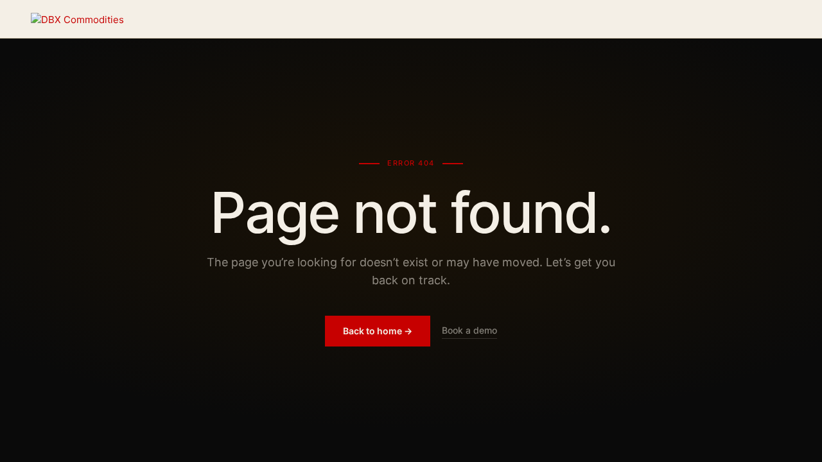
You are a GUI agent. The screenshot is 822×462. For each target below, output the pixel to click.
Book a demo (469, 330)
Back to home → (377, 330)
